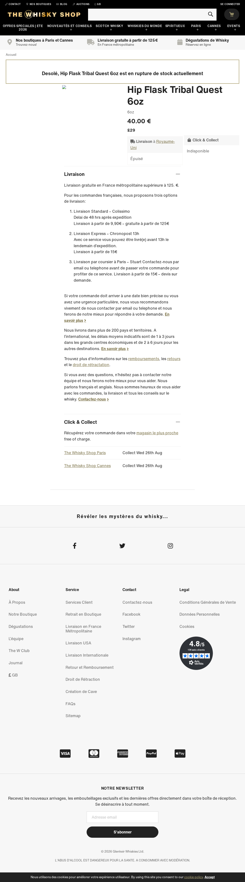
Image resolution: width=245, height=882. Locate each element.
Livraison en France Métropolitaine (83, 629)
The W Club (19, 650)
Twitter (128, 626)
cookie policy (193, 877)
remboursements (143, 359)
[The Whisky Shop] (44, 15)
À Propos (17, 602)
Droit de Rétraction (83, 679)
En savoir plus (113, 349)
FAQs (70, 704)
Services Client (79, 602)
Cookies (186, 626)
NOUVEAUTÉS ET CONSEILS (69, 26)
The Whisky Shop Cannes (87, 466)
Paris (196, 26)
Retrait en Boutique (83, 614)
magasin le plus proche (157, 433)
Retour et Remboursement (90, 667)
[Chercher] (210, 14)
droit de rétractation (91, 365)
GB (14, 675)
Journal (15, 663)
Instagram (131, 639)
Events (233, 26)
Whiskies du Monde (145, 26)
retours (173, 359)
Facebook (131, 614)
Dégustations (21, 626)
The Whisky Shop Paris (85, 453)
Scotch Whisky (109, 26)
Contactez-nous (92, 399)
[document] (122, 877)
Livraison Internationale (87, 655)
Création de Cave (81, 691)
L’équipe (16, 639)
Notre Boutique (23, 614)
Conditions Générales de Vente (207, 602)
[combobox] (152, 15)
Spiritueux (175, 26)
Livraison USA (78, 643)
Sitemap (73, 716)
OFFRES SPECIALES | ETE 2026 (23, 28)
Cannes (214, 26)
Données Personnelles (199, 614)
